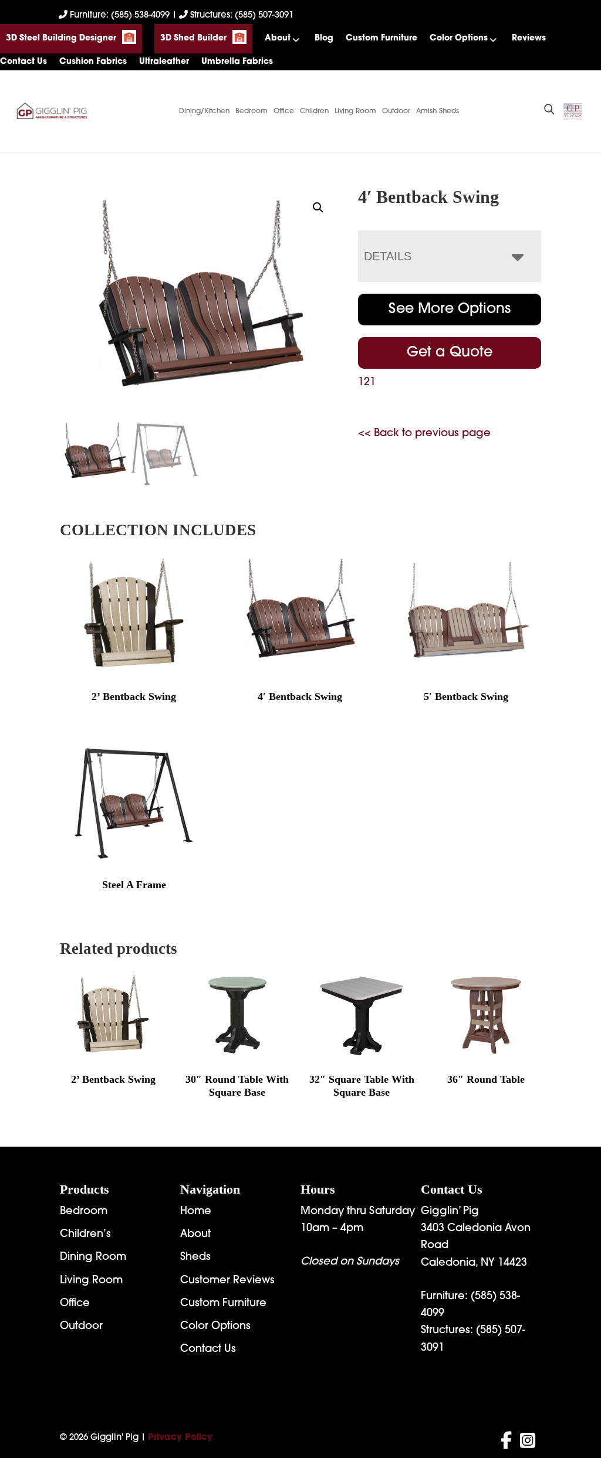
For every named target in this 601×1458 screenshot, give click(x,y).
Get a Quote (449, 353)
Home (195, 1211)
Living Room (355, 111)
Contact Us (23, 61)
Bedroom (251, 111)
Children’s (85, 1234)
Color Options (459, 38)
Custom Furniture (381, 38)
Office (284, 111)
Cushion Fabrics (93, 61)
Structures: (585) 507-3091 (240, 15)
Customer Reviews (227, 1281)
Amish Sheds (437, 111)
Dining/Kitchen (204, 111)
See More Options (450, 310)
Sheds (195, 1257)
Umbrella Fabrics (237, 61)
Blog (324, 38)
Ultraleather (164, 61)
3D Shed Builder (193, 38)
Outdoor (396, 111)
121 (367, 383)
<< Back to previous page (424, 434)
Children (314, 111)
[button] (318, 207)
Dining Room (93, 1257)
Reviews (529, 38)
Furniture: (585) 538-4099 (119, 15)
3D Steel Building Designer (61, 38)
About (278, 38)
